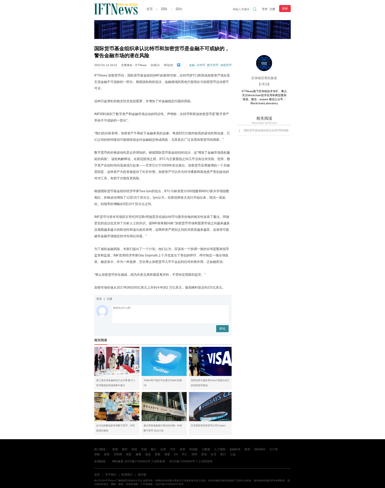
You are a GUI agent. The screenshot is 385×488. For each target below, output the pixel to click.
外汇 (184, 454)
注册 (272, 9)
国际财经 (259, 449)
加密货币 (226, 65)
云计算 (274, 449)
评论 (222, 328)
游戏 (106, 454)
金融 (192, 65)
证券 (163, 449)
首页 (149, 9)
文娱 (144, 449)
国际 (164, 9)
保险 (97, 454)
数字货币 (212, 65)
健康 (138, 454)
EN (176, 454)
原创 (204, 454)
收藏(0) (155, 65)
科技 (134, 449)
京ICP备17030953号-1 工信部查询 (190, 461)
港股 (167, 454)
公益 (233, 454)
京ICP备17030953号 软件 (169, 484)
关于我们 (110, 474)
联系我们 (127, 474)
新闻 (115, 449)
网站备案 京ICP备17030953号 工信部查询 (138, 461)
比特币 (201, 65)
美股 (157, 454)
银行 (153, 449)
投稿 (285, 8)
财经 (125, 449)
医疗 (223, 454)
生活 (213, 454)
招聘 (194, 454)
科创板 (193, 449)
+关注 (264, 84)
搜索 (255, 9)
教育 (247, 449)
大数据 (206, 449)
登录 (264, 9)
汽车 (173, 449)
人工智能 (219, 449)
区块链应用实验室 (264, 78)
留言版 (142, 474)
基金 (148, 454)
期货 (129, 454)
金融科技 (235, 449)
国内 (179, 9)
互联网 (117, 454)
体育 (182, 449)
